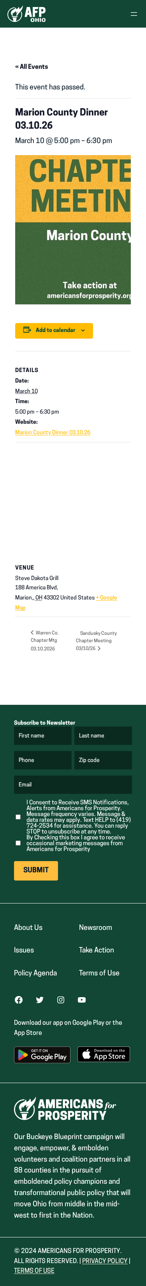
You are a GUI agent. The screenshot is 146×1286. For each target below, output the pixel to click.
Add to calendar (55, 331)
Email (25, 785)
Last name (92, 736)
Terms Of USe (34, 1271)
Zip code (89, 761)
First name (32, 736)
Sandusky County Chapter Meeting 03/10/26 (96, 641)
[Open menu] (134, 14)
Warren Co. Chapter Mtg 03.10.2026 (45, 641)
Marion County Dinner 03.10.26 (52, 433)
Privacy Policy (105, 1261)
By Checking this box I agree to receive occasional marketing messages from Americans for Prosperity (75, 844)
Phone (26, 761)
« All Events (31, 67)
